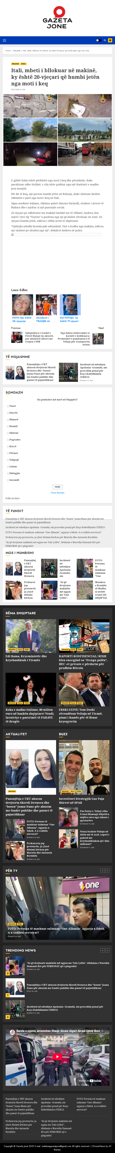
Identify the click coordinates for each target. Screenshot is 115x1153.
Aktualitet (15, 64)
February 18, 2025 (88, 824)
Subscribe (110, 40)
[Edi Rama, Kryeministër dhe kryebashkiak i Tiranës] (31, 636)
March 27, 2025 (87, 381)
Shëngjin (14, 473)
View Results (57, 492)
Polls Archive (13, 498)
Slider (23, 64)
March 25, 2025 (34, 838)
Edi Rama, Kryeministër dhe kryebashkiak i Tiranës (26, 658)
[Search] (105, 40)
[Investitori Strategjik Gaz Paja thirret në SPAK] (84, 767)
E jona (20, 649)
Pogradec (15, 439)
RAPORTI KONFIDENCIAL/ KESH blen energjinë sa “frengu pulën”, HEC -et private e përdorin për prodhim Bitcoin (83, 662)
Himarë (13, 419)
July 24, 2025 (33, 969)
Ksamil (13, 426)
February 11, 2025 (88, 848)
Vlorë (12, 406)
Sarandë (14, 480)
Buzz (72, 791)
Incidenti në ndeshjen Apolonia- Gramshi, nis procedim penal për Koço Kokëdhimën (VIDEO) (93, 371)
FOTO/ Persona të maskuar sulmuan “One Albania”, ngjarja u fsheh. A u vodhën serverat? (53, 532)
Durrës (13, 412)
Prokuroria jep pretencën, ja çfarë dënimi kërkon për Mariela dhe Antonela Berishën (51, 537)
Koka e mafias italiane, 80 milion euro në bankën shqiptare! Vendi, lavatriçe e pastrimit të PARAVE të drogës (30, 715)
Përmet (13, 453)
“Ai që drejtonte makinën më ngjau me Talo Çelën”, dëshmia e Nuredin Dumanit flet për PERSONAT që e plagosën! (56, 1128)
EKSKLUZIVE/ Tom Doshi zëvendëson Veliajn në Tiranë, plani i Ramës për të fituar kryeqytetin (80, 715)
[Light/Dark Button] (99, 40)
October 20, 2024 (19, 90)
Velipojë (14, 459)
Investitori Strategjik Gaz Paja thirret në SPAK (81, 801)
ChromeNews (98, 1146)
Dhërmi (13, 432)
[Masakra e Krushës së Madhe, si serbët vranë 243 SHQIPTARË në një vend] (85, 590)
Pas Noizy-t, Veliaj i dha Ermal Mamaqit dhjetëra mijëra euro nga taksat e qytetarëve (94, 816)
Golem (13, 466)
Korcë (12, 446)
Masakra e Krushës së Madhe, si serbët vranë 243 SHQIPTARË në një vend (102, 593)
